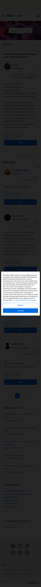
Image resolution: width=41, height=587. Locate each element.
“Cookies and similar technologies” (24, 300)
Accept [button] (21, 310)
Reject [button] (20, 305)
